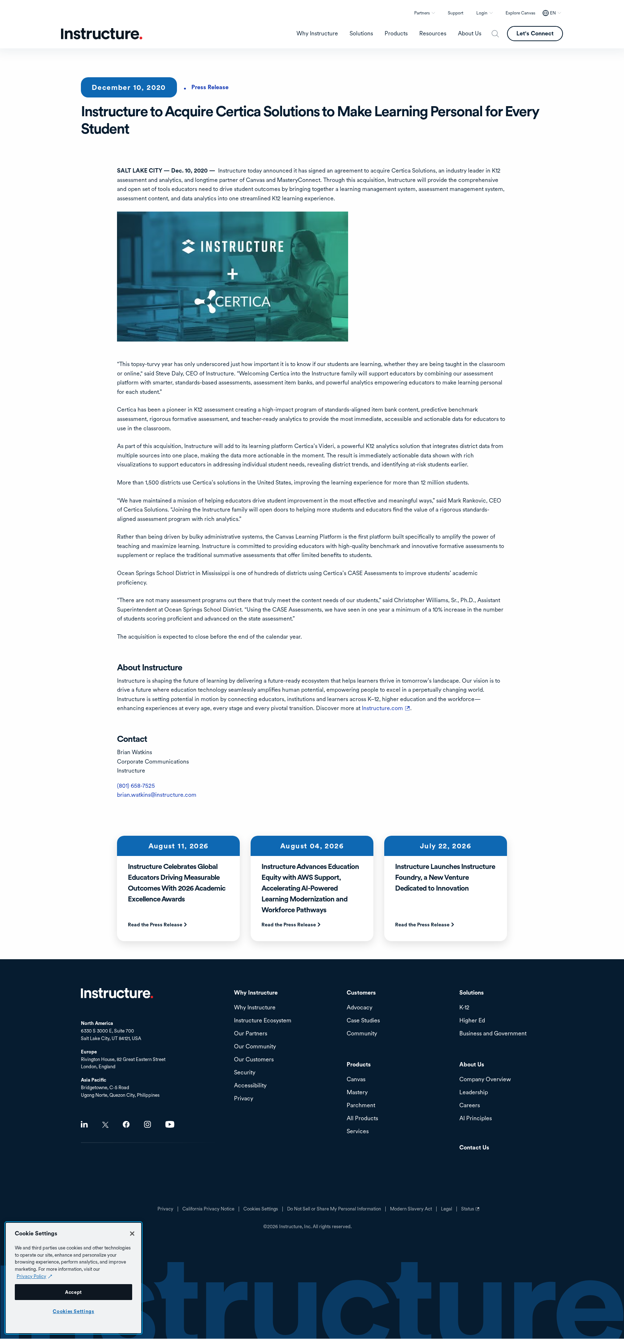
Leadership (473, 1093)
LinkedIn (84, 1124)
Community (362, 1034)
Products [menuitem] (396, 33)
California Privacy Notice (208, 1209)
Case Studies (363, 1021)
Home (117, 993)
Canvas (356, 1080)
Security (244, 1073)
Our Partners (250, 1034)
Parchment (361, 1106)
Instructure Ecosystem (262, 1021)
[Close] (132, 1234)
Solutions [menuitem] (361, 33)
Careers (469, 1106)
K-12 (464, 1008)
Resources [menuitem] (432, 33)
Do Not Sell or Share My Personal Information (334, 1209)
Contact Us (474, 1148)
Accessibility (250, 1086)
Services (358, 1132)
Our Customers (254, 1060)
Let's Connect (535, 33)
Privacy (165, 1209)
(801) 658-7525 (136, 785)
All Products (362, 1119)
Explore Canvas (520, 13)
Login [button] (482, 13)
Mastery (357, 1093)
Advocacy (359, 1008)
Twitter (105, 1125)
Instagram (147, 1124)
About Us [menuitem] (469, 33)
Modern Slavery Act (411, 1209)
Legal (446, 1209)
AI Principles (475, 1119)
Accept (73, 1292)
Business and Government (492, 1034)
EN (553, 13)
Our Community (255, 1047)
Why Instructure (255, 1008)
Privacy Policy (31, 1276)
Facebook (126, 1124)
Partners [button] (422, 13)
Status (471, 1212)
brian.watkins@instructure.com (156, 794)
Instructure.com (386, 708)
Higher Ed (472, 1021)
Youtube (169, 1124)
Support (455, 13)
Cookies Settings (73, 1311)
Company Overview (485, 1080)
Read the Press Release (155, 924)
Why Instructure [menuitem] (317, 33)
